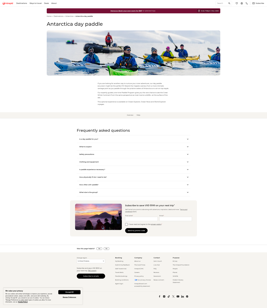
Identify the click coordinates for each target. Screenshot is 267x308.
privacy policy (156, 224)
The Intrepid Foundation (181, 265)
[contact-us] (246, 3)
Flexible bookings (121, 276)
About (54, 3)
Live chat (157, 265)
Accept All (69, 292)
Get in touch (158, 261)
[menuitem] (8, 3)
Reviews (156, 272)
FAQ (155, 268)
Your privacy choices (144, 280)
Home (49, 16)
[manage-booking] (241, 3)
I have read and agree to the (145, 224)
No (106, 248)
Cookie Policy (22, 302)
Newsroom (157, 276)
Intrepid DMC (139, 268)
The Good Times (139, 265)
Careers (136, 272)
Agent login (119, 283)
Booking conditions (121, 280)
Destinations (21, 3)
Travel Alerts (119, 272)
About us (137, 261)
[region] (43, 296)
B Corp (175, 261)
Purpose (176, 258)
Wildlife (175, 276)
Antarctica (69, 16)
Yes (99, 248)
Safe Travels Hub (120, 268)
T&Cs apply (92, 271)
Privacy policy (139, 276)
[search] (221, 3)
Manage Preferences (69, 297)
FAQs (138, 115)
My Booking (119, 261)
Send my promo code (136, 231)
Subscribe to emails (91, 276)
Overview (130, 115)
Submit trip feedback (122, 265)
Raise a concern (159, 280)
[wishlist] (236, 3)
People (175, 268)
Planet (175, 272)
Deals (46, 3)
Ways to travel (36, 3)
